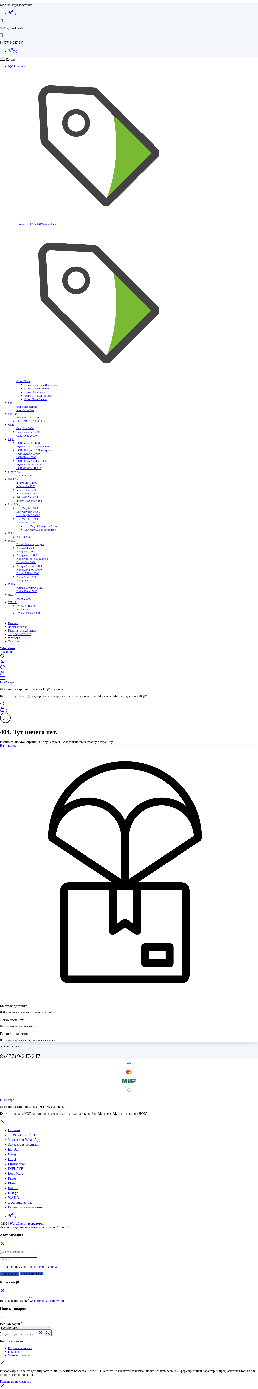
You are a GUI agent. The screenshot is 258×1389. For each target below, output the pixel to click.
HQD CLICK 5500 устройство (33, 446)
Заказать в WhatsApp (24, 1140)
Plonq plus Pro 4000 (27, 555)
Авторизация (9, 1273)
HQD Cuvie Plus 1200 (28, 442)
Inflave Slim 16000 (26, 489)
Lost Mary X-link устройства (40, 526)
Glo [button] (10, 403)
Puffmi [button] (12, 584)
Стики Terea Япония (35, 399)
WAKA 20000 (23, 609)
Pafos (12, 1178)
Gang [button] (11, 424)
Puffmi (13, 1188)
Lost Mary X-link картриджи (40, 529)
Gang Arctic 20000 (26, 435)
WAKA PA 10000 (25, 605)
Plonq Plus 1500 (25, 551)
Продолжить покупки (49, 1300)
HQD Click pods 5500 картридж (34, 450)
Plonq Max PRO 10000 (29, 569)
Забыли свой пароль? (42, 1266)
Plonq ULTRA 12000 (27, 573)
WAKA (13, 1198)
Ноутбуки (14, 1351)
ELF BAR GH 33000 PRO (30, 421)
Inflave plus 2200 (25, 486)
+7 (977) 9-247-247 (19, 634)
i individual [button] (14, 471)
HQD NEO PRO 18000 (28, 468)
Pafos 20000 (23, 537)
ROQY (13, 1193)
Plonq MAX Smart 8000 (29, 566)
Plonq (12, 1183)
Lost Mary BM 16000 (28, 511)
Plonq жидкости (25, 580)
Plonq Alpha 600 (25, 547)
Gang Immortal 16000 (28, 431)
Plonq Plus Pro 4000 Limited (32, 558)
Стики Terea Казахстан (37, 388)
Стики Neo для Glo (26, 406)
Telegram (13, 641)
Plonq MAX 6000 (26, 562)
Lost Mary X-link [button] (25, 522)
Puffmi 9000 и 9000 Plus (29, 587)
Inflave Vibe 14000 (26, 482)
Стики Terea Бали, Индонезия (40, 384)
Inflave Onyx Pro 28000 (29, 500)
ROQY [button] (12, 594)
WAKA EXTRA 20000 (28, 613)
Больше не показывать (15, 1381)
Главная (13, 623)
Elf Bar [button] (12, 413)
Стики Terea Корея (34, 392)
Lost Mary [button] (14, 504)
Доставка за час (17, 626)
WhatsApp (14, 637)
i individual (16, 1164)
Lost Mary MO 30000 (28, 518)
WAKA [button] (12, 602)
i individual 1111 (25, 475)
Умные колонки (19, 1355)
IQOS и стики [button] (16, 66)
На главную (8, 745)
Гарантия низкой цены (22, 630)
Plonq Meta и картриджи (30, 544)
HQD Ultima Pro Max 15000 (31, 460)
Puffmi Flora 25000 (26, 591)
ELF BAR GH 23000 (27, 417)
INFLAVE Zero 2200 (27, 497)
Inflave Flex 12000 (26, 493)
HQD (12, 1159)
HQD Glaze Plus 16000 (29, 464)
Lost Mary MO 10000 (28, 508)
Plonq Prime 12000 (26, 576)
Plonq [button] (11, 540)
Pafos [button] (11, 533)
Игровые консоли (20, 1348)
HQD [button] (11, 439)
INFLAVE (15, 1169)
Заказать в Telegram (23, 1144)
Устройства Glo (25, 410)
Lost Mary (15, 1173)
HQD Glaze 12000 (26, 457)
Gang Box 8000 (25, 428)
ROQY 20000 (23, 598)
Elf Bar (13, 1149)
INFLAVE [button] (14, 479)
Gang (12, 1154)
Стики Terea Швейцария (38, 395)
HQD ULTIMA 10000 (28, 453)
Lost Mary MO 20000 (28, 515)
